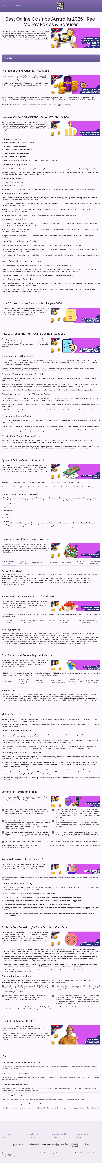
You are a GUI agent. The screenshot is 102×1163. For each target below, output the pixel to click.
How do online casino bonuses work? (15, 1084)
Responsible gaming (9, 865)
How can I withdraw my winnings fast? (15, 1073)
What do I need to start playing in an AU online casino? (21, 1104)
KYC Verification (32, 1134)
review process (38, 124)
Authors (17, 6)
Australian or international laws (56, 908)
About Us (80, 1137)
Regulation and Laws (9, 1134)
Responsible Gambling (60, 1134)
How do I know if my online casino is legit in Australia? (21, 1062)
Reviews (6, 6)
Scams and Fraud (83, 1134)
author (16, 1026)
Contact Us (56, 1137)
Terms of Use (6, 1137)
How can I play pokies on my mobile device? (17, 1095)
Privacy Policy (31, 1137)
